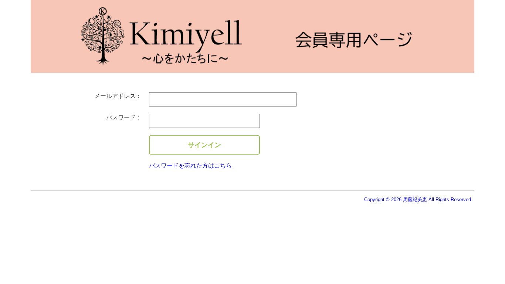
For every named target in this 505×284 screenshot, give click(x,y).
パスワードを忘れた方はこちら (190, 165)
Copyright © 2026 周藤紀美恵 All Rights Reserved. (418, 199)
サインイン (204, 145)
